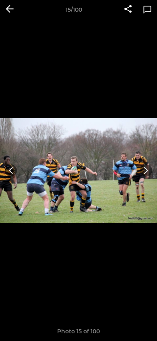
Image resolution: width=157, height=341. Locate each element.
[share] (128, 9)
